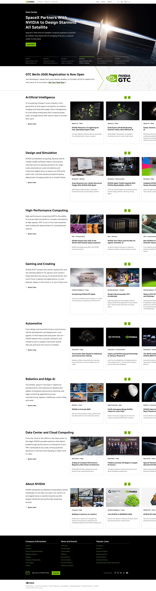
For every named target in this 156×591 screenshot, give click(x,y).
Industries (55, 2)
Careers (28, 565)
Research (28, 557)
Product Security (87, 586)
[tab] (33, 60)
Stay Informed (65, 557)
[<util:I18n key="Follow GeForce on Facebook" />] (115, 573)
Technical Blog (65, 551)
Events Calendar (66, 560)
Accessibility (64, 586)
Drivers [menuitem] (103, 2)
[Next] (129, 97)
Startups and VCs (101, 554)
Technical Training (101, 560)
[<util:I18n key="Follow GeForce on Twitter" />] (124, 573)
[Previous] (125, 97)
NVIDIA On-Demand (67, 565)
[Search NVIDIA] (119, 1)
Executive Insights (101, 551)
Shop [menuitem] (97, 2)
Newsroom (64, 545)
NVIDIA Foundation (31, 554)
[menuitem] (40, 1)
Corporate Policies (75, 586)
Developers (99, 545)
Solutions (47, 2)
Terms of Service (54, 586)
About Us (28, 545)
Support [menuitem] (109, 2)
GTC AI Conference (67, 562)
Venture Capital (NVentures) (34, 551)
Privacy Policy (30, 586)
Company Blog (65, 548)
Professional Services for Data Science (108, 562)
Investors (28, 548)
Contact (96, 586)
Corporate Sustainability (33, 560)
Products (40, 2)
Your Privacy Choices (41, 586)
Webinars (64, 554)
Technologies (30, 562)
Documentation (101, 557)
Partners (99, 548)
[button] (122, 2)
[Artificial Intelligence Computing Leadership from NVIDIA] (30, 2)
